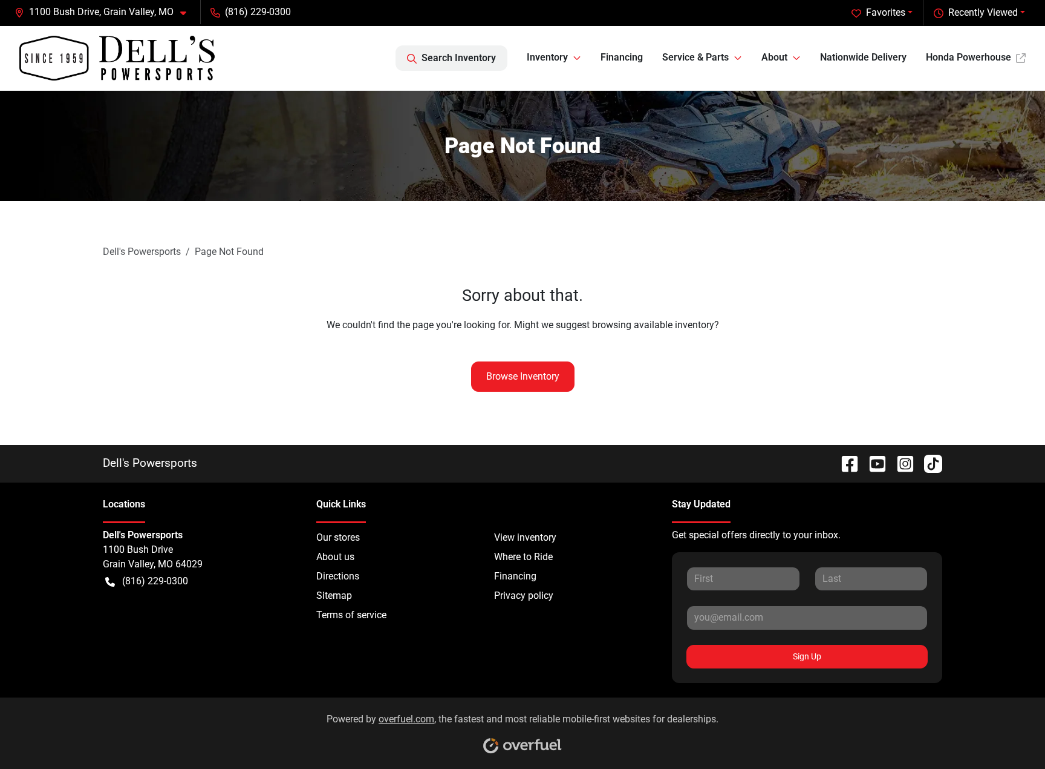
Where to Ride (523, 557)
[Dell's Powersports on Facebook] (845, 463)
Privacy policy (523, 595)
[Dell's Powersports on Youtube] (873, 463)
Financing (622, 57)
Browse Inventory (522, 376)
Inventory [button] (547, 57)
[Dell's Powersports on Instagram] (900, 463)
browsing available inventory (653, 325)
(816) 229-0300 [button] (258, 12)
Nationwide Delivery (863, 57)
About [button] (774, 57)
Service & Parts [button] (695, 57)
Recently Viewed (983, 12)
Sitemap (334, 595)
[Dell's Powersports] (117, 58)
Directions (337, 576)
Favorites (885, 12)
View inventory (525, 537)
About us (335, 557)
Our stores (338, 537)
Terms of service (351, 615)
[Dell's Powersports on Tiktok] (928, 463)
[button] (105, 12)
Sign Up (807, 656)
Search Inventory (459, 58)
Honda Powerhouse (968, 57)
